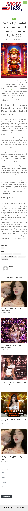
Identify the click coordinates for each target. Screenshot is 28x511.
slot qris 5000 (5, 259)
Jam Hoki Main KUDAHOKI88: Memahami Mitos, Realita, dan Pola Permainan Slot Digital (13, 457)
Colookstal (20, 39)
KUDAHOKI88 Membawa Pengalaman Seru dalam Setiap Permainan (13, 420)
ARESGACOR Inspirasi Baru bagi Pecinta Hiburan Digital (12, 309)
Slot (14, 18)
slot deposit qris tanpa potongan (9, 256)
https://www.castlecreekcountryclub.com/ (13, 90)
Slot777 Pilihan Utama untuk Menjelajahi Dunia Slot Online (12, 346)
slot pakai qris (22, 256)
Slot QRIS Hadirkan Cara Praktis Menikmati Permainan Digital (13, 383)
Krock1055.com (8, 507)
